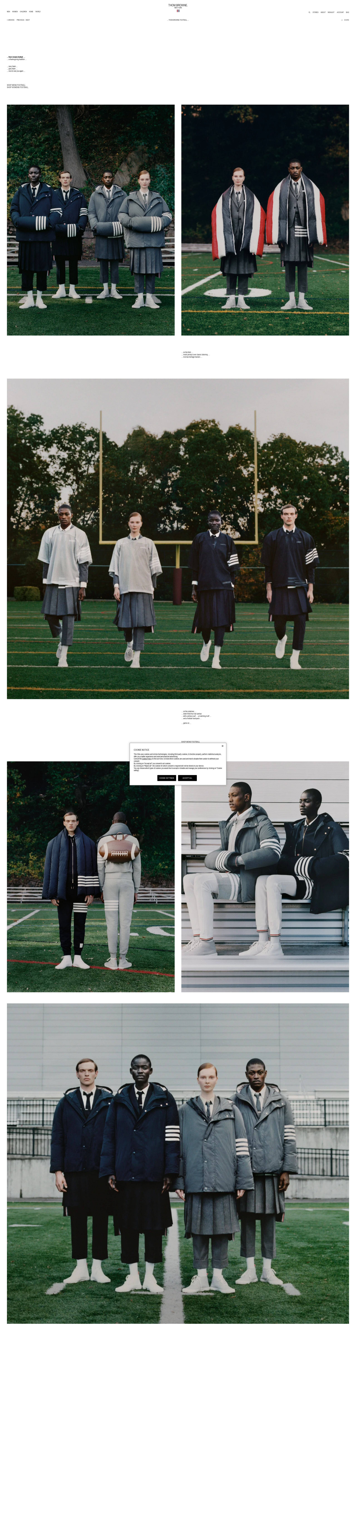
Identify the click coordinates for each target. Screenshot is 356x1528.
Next (28, 20)
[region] (178, 764)
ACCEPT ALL (187, 778)
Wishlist (331, 12)
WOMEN (15, 12)
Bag (347, 12)
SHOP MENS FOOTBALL (16, 85)
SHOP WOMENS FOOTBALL (17, 87)
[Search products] (309, 12)
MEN (9, 12)
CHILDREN (23, 12)
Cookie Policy (147, 759)
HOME (31, 12)
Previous (20, 20)
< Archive (10, 20)
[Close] (223, 746)
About (323, 12)
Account (340, 12)
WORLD (38, 12)
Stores (315, 12)
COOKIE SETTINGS (166, 778)
